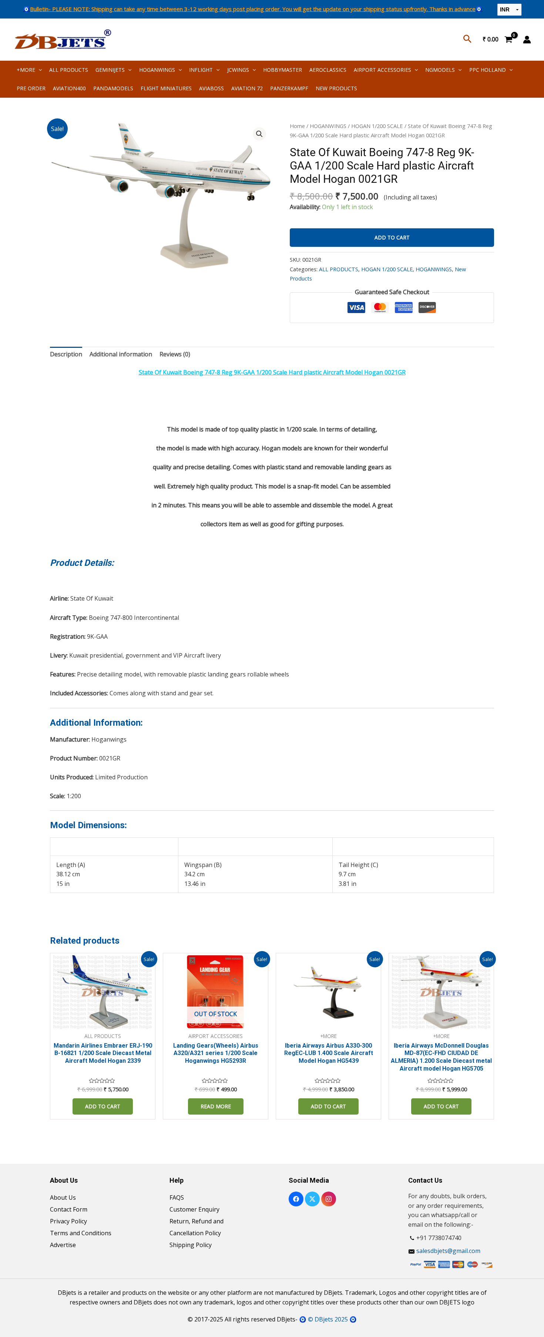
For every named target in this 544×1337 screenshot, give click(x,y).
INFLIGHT (201, 69)
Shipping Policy (190, 1245)
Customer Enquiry (194, 1209)
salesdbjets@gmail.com (448, 1251)
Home (297, 126)
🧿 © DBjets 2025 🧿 (328, 1319)
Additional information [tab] (121, 354)
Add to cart (392, 237)
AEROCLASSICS (327, 69)
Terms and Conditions (80, 1233)
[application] (38, 69)
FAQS (176, 1197)
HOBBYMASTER (282, 69)
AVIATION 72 (247, 88)
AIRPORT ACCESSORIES (382, 69)
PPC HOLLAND (487, 69)
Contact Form (68, 1209)
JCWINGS (238, 69)
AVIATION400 (69, 88)
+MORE (26, 69)
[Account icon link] (527, 40)
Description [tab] (66, 354)
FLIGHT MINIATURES (166, 88)
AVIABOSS (211, 88)
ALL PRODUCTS (68, 69)
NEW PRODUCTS (336, 88)
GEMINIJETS (110, 69)
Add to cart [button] (102, 1106)
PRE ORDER (31, 88)
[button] (259, 134)
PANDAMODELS (113, 88)
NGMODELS (440, 69)
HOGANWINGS (157, 69)
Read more (216, 1106)
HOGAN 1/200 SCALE (377, 126)
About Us (63, 1197)
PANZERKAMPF (289, 88)
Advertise (63, 1245)
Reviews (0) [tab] (174, 354)
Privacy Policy (68, 1221)
